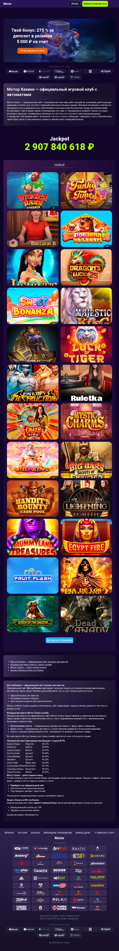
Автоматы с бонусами (59, 640)
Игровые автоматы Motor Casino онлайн (31, 664)
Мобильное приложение (58, 833)
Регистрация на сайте (32, 50)
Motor (7, 3)
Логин (74, 3)
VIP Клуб (22, 833)
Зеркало (9, 833)
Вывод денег (83, 833)
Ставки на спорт (105, 833)
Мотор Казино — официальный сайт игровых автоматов (39, 661)
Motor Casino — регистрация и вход (28, 667)
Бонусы (35, 833)
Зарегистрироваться (95, 3)
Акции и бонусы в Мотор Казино (27, 670)
